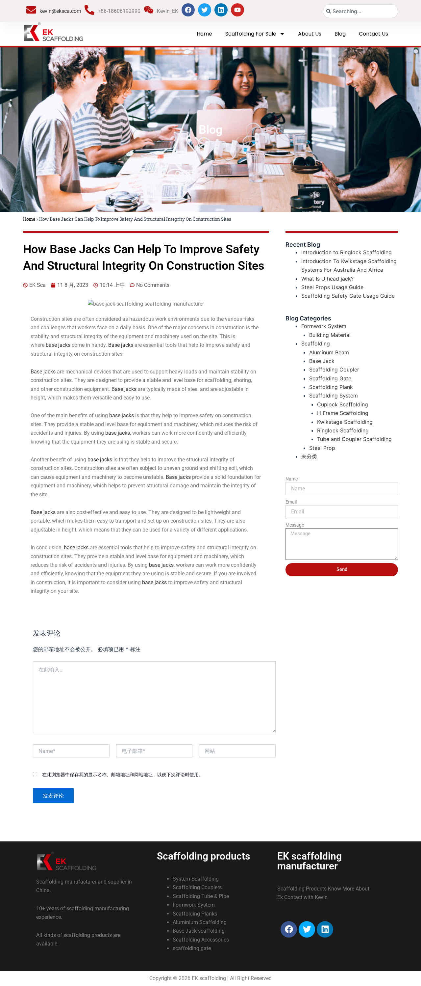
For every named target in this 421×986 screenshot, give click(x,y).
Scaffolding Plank (331, 387)
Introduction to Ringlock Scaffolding (346, 252)
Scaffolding (315, 343)
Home (204, 34)
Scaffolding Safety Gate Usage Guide (348, 295)
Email (291, 502)
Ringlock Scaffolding (343, 430)
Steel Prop (322, 448)
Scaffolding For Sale (250, 34)
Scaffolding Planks (195, 914)
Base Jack (321, 361)
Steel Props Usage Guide (332, 287)
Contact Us (373, 34)
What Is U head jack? (327, 278)
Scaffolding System (333, 395)
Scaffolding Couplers (197, 887)
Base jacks (120, 345)
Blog (340, 34)
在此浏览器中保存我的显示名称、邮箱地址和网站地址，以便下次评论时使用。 (122, 774)
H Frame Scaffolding (342, 413)
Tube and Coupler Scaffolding (354, 439)
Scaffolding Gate (330, 378)
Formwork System (323, 326)
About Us (309, 34)
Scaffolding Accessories (201, 940)
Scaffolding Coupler (334, 369)
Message (294, 525)
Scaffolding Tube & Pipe (201, 896)
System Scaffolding (196, 879)
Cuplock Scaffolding (342, 404)
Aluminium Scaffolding (200, 922)
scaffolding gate (192, 948)
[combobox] (360, 11)
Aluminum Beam (329, 352)
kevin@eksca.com (60, 11)
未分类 (309, 456)
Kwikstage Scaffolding (345, 422)
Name (291, 478)
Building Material (330, 335)
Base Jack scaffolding (199, 931)
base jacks (58, 345)
